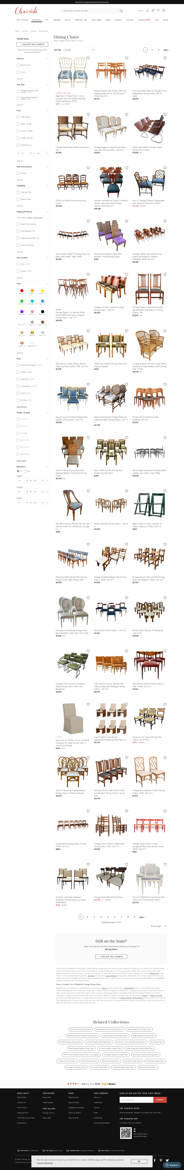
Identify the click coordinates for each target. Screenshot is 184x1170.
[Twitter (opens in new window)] (167, 1159)
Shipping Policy (22, 1113)
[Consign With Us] (153, 11)
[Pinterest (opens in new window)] (160, 1159)
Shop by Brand (73, 1102)
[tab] (32, 65)
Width (19, 498)
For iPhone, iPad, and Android (130, 1123)
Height (20, 487)
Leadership (98, 1102)
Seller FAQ (47, 1118)
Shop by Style (73, 1097)
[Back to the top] (178, 1155)
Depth (19, 476)
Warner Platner (125, 998)
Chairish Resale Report (102, 1123)
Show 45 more (22, 406)
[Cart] (164, 11)
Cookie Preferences (45, 1163)
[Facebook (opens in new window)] (154, 1159)
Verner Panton (137, 998)
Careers (97, 1108)
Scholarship (98, 1118)
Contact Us (21, 1102)
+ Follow (32, 44)
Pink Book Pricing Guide (26, 1118)
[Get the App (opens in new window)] (126, 1133)
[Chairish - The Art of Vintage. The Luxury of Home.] (26, 11)
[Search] (121, 10)
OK (139, 1161)
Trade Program (48, 1102)
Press (96, 1113)
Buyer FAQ (47, 1097)
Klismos (104, 988)
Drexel (144, 995)
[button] (158, 11)
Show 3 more (21, 460)
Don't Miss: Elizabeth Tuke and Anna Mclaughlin (92, 2)
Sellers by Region (74, 1113)
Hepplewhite (129, 988)
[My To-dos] (147, 11)
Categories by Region (76, 1108)
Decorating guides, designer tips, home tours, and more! (140, 1113)
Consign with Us (49, 1113)
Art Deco (91, 976)
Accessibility (22, 1123)
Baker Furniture (156, 995)
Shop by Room (73, 1118)
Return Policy (22, 1108)
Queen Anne (154, 973)
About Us (97, 1097)
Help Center (21, 1097)
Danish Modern (111, 976)
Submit (160, 1100)
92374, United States (35, 217)
